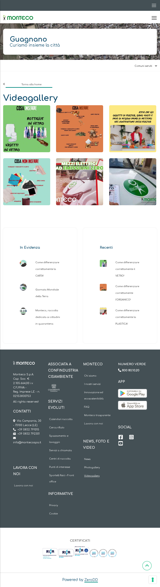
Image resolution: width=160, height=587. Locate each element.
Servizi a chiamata (60, 450)
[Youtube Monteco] (120, 443)
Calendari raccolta (60, 419)
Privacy (53, 505)
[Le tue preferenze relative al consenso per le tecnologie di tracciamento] (153, 580)
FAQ (86, 407)
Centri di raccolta (60, 458)
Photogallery (92, 467)
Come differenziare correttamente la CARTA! (47, 269)
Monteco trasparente (97, 415)
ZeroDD (91, 580)
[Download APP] (132, 392)
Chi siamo (90, 375)
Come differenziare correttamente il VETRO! (127, 269)
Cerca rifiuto (56, 427)
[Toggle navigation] (153, 5)
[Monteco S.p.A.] (18, 14)
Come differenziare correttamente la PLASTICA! (127, 317)
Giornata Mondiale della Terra (47, 293)
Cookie (53, 513)
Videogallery (92, 476)
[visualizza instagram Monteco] (131, 437)
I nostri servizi (92, 384)
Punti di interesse (59, 467)
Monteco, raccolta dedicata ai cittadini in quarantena (47, 317)
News (87, 459)
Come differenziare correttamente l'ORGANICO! (127, 293)
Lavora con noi (23, 485)
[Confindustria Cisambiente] (54, 387)
